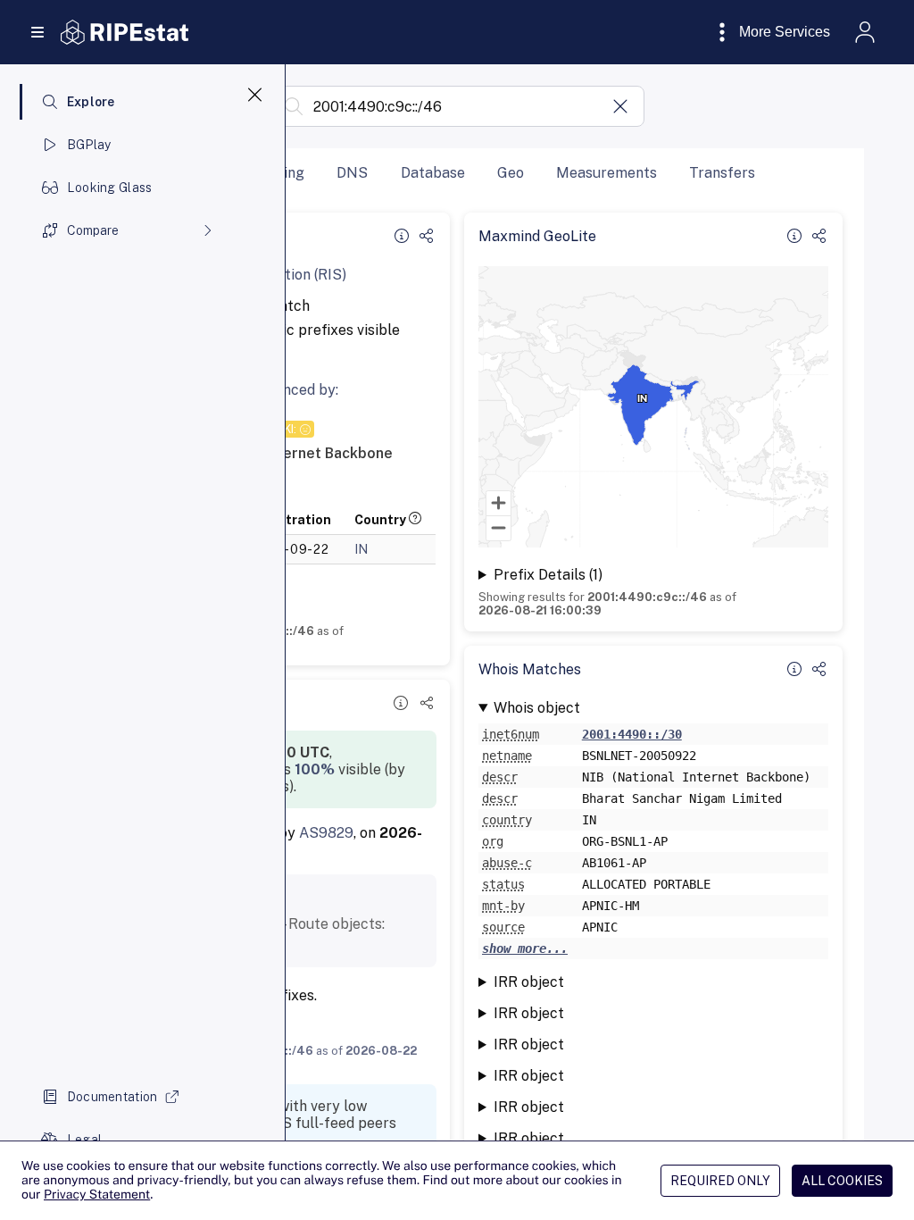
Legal (84, 1139)
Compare (93, 230)
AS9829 (326, 832)
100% (315, 769)
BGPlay (89, 145)
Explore (91, 102)
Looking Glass (110, 187)
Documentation (112, 1097)
